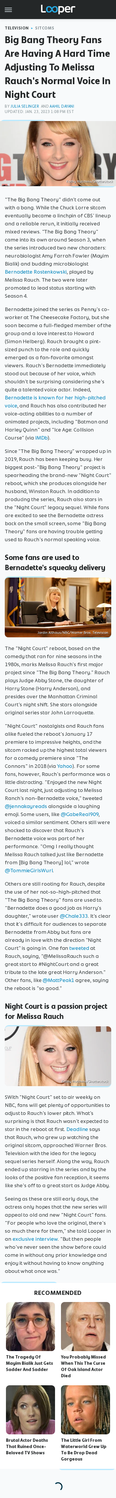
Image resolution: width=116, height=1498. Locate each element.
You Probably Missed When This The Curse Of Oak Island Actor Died (83, 1366)
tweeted (79, 948)
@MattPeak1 (58, 980)
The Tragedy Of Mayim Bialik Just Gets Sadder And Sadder (29, 1363)
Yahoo (65, 766)
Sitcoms (44, 28)
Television (17, 28)
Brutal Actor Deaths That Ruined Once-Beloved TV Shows (27, 1446)
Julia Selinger (24, 106)
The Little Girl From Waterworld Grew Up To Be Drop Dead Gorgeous (83, 1449)
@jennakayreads (26, 806)
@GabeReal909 (80, 814)
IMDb (41, 437)
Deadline (77, 1129)
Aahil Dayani (62, 106)
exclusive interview (35, 1239)
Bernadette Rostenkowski (36, 271)
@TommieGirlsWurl (29, 870)
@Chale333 (74, 916)
